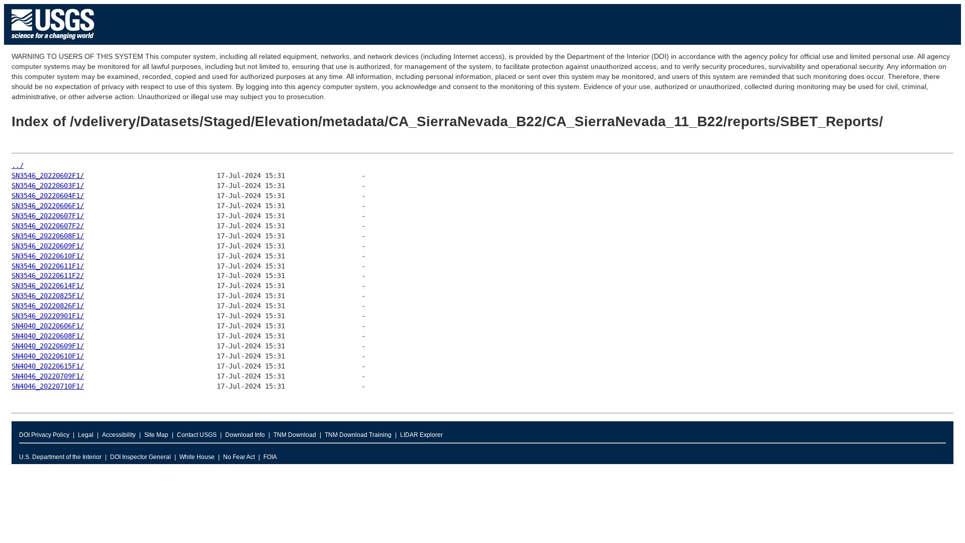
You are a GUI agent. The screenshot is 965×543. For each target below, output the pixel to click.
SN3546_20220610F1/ (48, 256)
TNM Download (294, 434)
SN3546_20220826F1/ (48, 306)
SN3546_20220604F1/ (48, 196)
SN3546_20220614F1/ (48, 286)
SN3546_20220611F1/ (48, 266)
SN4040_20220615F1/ (48, 366)
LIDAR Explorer (421, 434)
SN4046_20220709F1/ (48, 376)
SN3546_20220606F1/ (48, 206)
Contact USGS (197, 434)
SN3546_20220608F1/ (48, 236)
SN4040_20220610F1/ (48, 356)
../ (18, 165)
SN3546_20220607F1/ (48, 216)
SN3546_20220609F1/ (48, 246)
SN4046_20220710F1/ (48, 386)
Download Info (245, 434)
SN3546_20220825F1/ (48, 296)
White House (197, 457)
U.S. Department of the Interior (60, 457)
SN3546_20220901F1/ (48, 316)
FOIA (270, 457)
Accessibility (119, 434)
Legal (85, 434)
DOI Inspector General (140, 457)
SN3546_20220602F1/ (48, 175)
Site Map (156, 434)
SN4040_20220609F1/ (48, 346)
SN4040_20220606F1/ (48, 326)
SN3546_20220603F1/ (48, 186)
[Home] (53, 42)
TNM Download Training (358, 434)
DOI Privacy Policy (44, 434)
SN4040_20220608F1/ (48, 336)
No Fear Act (239, 457)
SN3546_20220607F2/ (48, 226)
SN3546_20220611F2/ (48, 276)
